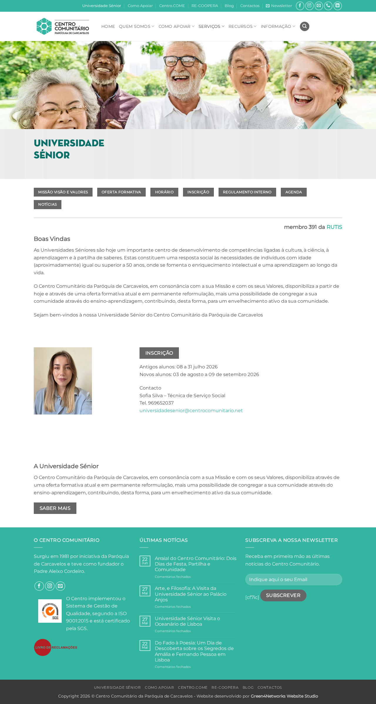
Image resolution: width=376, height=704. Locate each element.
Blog (229, 6)
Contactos (249, 6)
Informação (276, 26)
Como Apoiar (140, 6)
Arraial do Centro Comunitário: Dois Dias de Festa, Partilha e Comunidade (195, 564)
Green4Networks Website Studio (284, 696)
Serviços (209, 26)
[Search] (304, 26)
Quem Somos (134, 26)
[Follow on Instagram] (309, 5)
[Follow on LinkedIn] (337, 5)
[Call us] (328, 5)
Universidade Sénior (101, 6)
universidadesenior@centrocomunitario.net (191, 410)
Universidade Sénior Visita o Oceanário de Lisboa (187, 621)
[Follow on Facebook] (300, 5)
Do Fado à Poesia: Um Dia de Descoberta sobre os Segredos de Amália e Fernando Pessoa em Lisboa (194, 651)
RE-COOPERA (205, 6)
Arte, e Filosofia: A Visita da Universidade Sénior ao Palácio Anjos (190, 593)
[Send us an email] (319, 5)
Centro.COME (172, 6)
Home (108, 26)
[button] (279, 5)
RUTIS (334, 227)
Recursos (241, 26)
